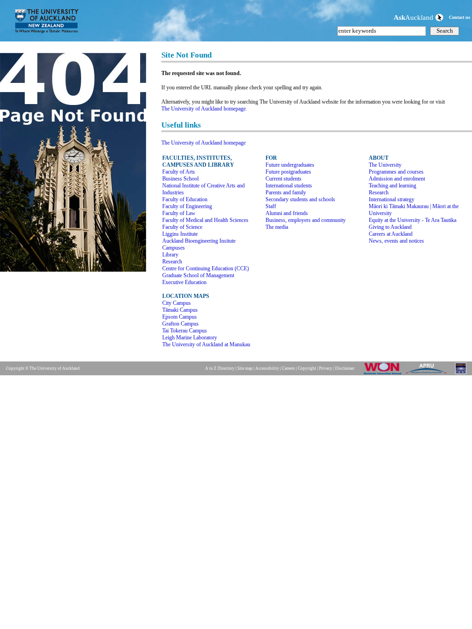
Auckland (414, 17)
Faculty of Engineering (187, 206)
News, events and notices (396, 241)
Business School (180, 178)
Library (170, 254)
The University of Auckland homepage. (204, 108)
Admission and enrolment (397, 178)
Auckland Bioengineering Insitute (199, 241)
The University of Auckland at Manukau (206, 344)
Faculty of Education (184, 199)
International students (289, 185)
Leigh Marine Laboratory (189, 337)
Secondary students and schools (300, 199)
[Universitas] (461, 374)
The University (385, 165)
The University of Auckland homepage (203, 143)
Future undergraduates (290, 165)
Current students (283, 178)
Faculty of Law (178, 213)
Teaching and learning (392, 185)
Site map (245, 368)
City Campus (176, 303)
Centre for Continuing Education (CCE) (205, 268)
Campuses (173, 248)
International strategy (391, 199)
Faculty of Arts (178, 172)
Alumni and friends (287, 213)
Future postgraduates (288, 172)
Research (172, 261)
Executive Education (184, 282)
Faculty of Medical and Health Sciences (205, 220)
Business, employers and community (306, 220)
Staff (271, 206)
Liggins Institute (180, 234)
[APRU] (428, 374)
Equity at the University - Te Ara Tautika (412, 220)
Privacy (325, 368)
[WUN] (384, 374)
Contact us (459, 17)
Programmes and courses (396, 172)
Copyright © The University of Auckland (43, 368)
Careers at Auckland (391, 234)
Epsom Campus (179, 317)
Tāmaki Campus (180, 310)
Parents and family (286, 192)
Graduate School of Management (198, 275)
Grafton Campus (180, 323)
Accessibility (267, 368)
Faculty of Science (182, 227)
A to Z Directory (220, 368)
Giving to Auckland (390, 227)
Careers (288, 368)
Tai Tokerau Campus (184, 330)
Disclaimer (344, 368)
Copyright (307, 368)
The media (277, 227)
